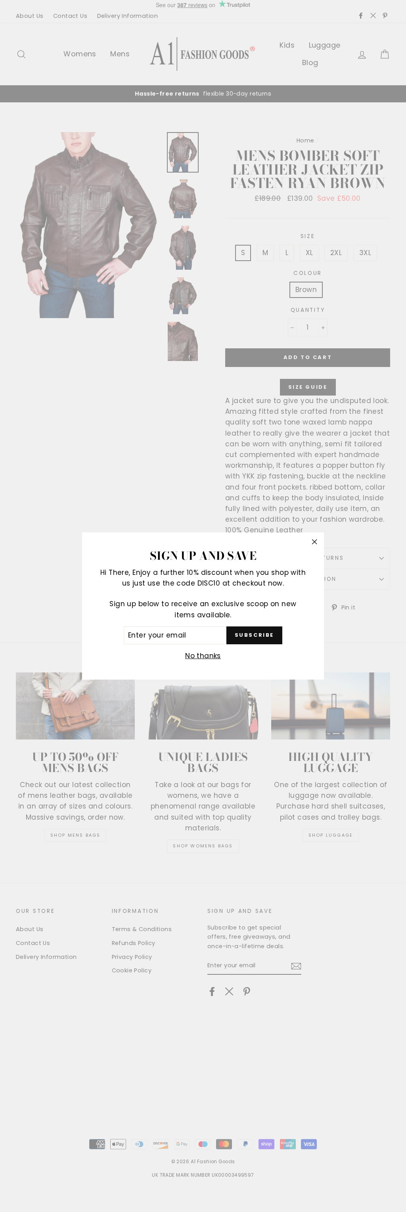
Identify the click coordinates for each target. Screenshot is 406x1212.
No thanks (203, 656)
